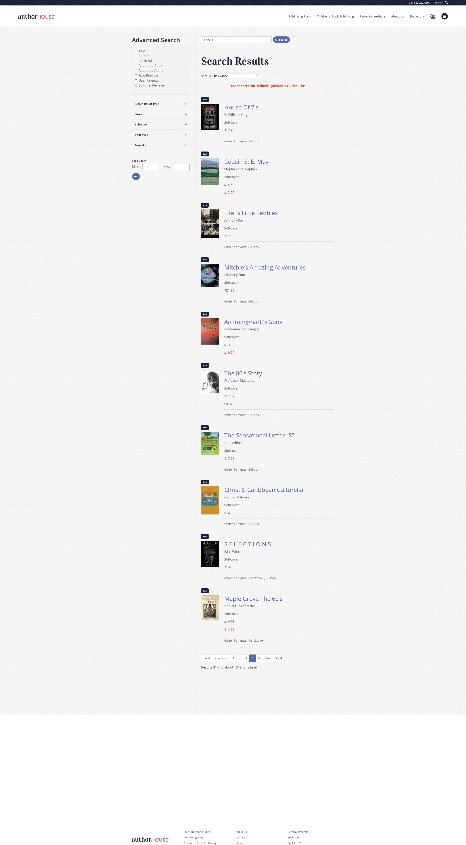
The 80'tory (243, 373)
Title (142, 51)
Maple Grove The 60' (253, 598)
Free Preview (148, 75)
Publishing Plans (300, 16)
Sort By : (206, 76)
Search (283, 39)
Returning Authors (372, 16)
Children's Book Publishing (335, 16)
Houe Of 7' (241, 107)
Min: (135, 166)
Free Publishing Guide (197, 832)
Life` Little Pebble (251, 213)
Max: (167, 166)
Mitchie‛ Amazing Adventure (265, 267)
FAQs (239, 843)
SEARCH (439, 2)
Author (144, 56)
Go (136, 176)
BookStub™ (294, 843)
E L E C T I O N (247, 544)
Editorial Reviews (152, 85)
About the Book (150, 65)
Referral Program (298, 832)
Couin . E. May (246, 161)
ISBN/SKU (146, 60)
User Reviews (149, 80)
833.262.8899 (422, 2)
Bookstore (417, 16)
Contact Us (242, 837)
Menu (446, 15)
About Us (397, 16)
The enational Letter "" (259, 435)
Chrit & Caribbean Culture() (263, 490)
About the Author (152, 70)
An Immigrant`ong (253, 322)
